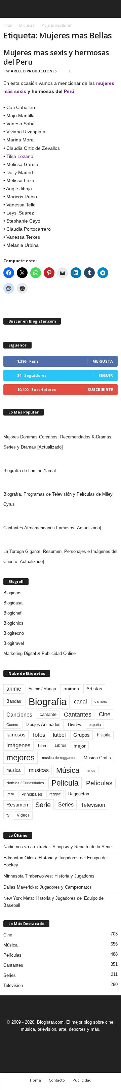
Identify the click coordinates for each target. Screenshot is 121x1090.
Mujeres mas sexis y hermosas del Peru (56, 57)
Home (35, 1080)
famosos (16, 734)
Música (67, 770)
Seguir (105, 375)
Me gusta (102, 361)
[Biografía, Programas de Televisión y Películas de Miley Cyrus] (60, 482)
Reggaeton (78, 793)
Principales (32, 794)
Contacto (57, 1080)
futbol (59, 735)
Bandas (13, 701)
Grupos (81, 735)
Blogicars (12, 592)
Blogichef (12, 613)
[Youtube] (84, 1041)
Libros (60, 746)
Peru (10, 794)
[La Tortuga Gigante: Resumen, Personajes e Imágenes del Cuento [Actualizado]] (60, 540)
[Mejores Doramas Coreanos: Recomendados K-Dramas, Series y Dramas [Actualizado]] (60, 425)
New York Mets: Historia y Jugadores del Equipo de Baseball (53, 902)
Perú (69, 91)
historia (104, 735)
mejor (80, 746)
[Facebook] (38, 1041)
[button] (110, 9)
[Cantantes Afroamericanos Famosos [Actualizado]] (60, 516)
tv (7, 815)
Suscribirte (100, 389)
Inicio (7, 25)
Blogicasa (13, 602)
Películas (99, 783)
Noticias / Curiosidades (25, 783)
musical (14, 770)
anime (13, 689)
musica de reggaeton (59, 758)
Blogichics (13, 623)
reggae (55, 794)
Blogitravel (13, 643)
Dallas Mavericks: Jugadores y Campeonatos (47, 887)
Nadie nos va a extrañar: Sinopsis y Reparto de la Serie (57, 846)
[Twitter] (69, 1041)
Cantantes (77, 714)
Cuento (12, 725)
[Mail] (53, 1041)
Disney (74, 724)
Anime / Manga (42, 689)
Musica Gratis (97, 757)
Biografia (48, 701)
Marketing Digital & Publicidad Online (39, 653)
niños (91, 770)
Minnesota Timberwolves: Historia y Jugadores (48, 876)
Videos (23, 815)
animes (71, 688)
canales (100, 701)
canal (80, 701)
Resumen (17, 804)
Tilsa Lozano (19, 156)
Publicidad (82, 1080)
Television (93, 805)
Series (66, 804)
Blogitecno (13, 633)
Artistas (94, 688)
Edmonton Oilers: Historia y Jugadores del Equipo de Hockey (55, 861)
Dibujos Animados (43, 724)
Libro (42, 745)
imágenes (18, 745)
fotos (39, 735)
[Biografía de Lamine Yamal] (60, 459)
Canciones (19, 715)
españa (95, 725)
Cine (104, 714)
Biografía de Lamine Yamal (29, 470)
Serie (43, 804)
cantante (48, 714)
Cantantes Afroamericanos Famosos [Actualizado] (52, 527)
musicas (39, 770)
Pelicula (65, 783)
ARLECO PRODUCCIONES (34, 70)
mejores (20, 757)
